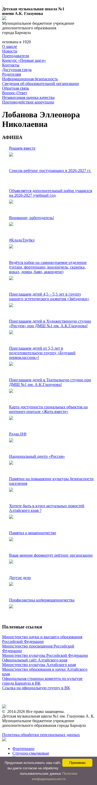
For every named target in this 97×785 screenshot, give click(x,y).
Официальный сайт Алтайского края (34, 660)
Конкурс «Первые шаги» (24, 60)
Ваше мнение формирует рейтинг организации (51, 555)
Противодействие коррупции (28, 102)
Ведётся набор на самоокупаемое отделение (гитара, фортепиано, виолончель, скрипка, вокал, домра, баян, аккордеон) (48, 267)
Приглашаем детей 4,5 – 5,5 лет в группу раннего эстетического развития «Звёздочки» (49, 296)
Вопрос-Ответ (14, 93)
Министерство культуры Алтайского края (39, 664)
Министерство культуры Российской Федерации (45, 655)
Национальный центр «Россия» (37, 456)
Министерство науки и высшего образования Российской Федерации (42, 639)
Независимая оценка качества (28, 97)
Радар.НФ (18, 434)
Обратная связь (15, 88)
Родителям (11, 74)
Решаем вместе (22, 148)
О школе (9, 46)
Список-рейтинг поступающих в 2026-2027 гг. (50, 170)
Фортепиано (23, 748)
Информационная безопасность (30, 79)
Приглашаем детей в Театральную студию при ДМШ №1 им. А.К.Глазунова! (50, 382)
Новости (9, 51)
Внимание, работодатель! (31, 217)
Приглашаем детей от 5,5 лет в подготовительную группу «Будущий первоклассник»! (42, 353)
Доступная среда (17, 69)
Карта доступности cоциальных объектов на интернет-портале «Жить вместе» (48, 409)
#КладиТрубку (22, 240)
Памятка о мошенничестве (32, 533)
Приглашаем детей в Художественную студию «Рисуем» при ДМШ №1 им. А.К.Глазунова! (50, 323)
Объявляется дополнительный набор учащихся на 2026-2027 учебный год (50, 192)
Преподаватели (15, 56)
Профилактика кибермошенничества (41, 600)
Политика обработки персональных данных (41, 734)
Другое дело (20, 577)
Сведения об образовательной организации (40, 83)
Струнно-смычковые (30, 753)
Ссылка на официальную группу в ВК (36, 688)
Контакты (10, 65)
